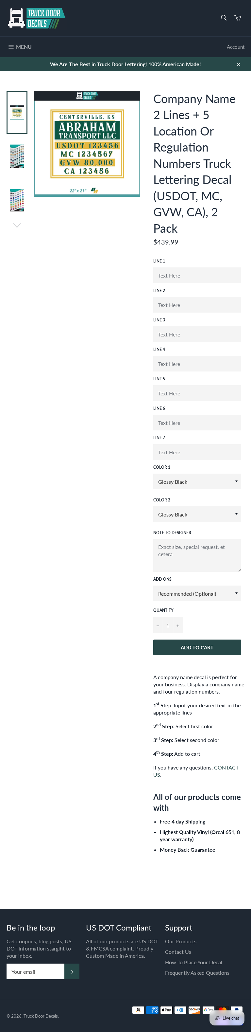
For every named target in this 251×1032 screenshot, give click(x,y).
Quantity (163, 610)
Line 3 (159, 319)
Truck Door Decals (41, 1016)
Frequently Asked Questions (197, 972)
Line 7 (159, 437)
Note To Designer (172, 532)
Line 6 (159, 408)
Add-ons (162, 579)
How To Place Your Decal (193, 962)
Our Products (180, 941)
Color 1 (161, 467)
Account (235, 47)
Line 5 (159, 378)
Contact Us (178, 952)
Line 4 (159, 349)
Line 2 (159, 290)
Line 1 (159, 261)
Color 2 (161, 500)
